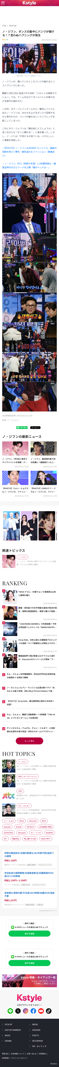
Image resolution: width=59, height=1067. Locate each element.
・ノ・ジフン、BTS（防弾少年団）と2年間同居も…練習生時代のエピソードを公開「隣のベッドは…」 (29, 165)
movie (35, 1024)
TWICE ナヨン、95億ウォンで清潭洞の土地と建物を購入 (37, 593)
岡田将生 (15, 838)
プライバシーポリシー (19, 1058)
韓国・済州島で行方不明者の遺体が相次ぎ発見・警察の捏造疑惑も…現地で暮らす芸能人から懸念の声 (37, 609)
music (8, 1035)
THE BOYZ (30, 827)
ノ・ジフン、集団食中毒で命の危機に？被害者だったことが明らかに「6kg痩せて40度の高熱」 (43, 460)
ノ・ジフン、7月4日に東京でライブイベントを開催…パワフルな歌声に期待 (14, 460)
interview (37, 1040)
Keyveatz (7, 827)
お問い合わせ (32, 1054)
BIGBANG (49, 832)
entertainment (13, 1030)
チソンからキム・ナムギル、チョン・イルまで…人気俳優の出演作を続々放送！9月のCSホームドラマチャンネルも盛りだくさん (31, 730)
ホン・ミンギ (36, 832)
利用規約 (42, 1054)
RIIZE (44, 821)
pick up (8, 1024)
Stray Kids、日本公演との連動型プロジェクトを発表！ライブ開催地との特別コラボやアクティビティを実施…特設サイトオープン (37, 641)
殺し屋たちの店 (30, 838)
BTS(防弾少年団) (46, 827)
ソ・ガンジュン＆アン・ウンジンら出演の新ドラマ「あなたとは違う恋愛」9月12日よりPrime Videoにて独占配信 (31, 689)
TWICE (21, 821)
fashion (36, 1030)
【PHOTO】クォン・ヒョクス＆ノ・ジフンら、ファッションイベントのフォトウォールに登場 (15, 490)
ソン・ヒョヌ (9, 821)
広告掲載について (17, 1054)
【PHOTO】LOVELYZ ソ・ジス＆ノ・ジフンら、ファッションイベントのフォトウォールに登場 (43, 490)
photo (35, 1035)
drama (8, 1040)
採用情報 (5, 1058)
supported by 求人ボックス (48, 910)
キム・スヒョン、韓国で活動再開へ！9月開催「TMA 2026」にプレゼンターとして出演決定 (31, 716)
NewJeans (22, 832)
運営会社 (5, 1054)
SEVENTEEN (8, 832)
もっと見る (29, 741)
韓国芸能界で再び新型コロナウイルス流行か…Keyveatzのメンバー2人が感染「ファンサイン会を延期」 (36, 657)
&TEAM (18, 827)
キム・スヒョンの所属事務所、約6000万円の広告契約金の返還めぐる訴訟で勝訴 (31, 676)
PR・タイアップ (39, 1046)
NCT (5, 838)
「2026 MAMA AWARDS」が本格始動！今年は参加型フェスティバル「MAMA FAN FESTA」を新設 (37, 625)
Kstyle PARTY (45, 838)
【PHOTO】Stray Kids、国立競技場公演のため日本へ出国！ (30, 703)
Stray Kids (33, 821)
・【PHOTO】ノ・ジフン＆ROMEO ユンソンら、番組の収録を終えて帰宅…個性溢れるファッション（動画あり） (29, 151)
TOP (4, 25)
